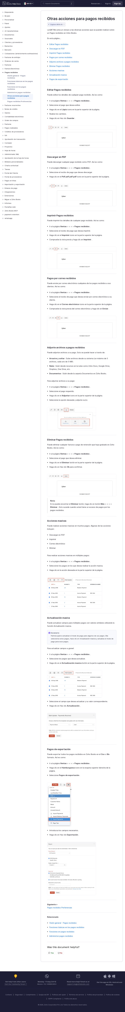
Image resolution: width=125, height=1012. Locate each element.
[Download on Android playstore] (105, 977)
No (60, 953)
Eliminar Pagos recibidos (59, 66)
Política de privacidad (95, 995)
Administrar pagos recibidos (19, 92)
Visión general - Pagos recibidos (16, 77)
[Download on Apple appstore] (109, 977)
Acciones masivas (56, 70)
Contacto (8, 995)
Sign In (108, 3)
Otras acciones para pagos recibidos (18, 97)
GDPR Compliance (54, 999)
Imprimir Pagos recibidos (59, 53)
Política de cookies (113, 995)
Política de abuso (70, 999)
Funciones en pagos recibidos (61, 932)
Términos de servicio (76, 995)
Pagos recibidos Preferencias (19, 101)
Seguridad (19, 995)
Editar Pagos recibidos (58, 44)
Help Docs (16, 4)
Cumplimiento (31, 995)
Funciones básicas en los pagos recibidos (20, 82)
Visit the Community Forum (15, 984)
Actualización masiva (58, 75)
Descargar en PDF (57, 48)
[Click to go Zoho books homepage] (7, 3)
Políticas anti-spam (59, 995)
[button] (27, 3)
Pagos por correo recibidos (60, 57)
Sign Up (117, 3)
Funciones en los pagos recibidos (16, 88)
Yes (52, 953)
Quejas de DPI (44, 995)
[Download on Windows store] (113, 977)
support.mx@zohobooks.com (78, 984)
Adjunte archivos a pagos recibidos (64, 62)
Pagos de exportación (58, 79)
